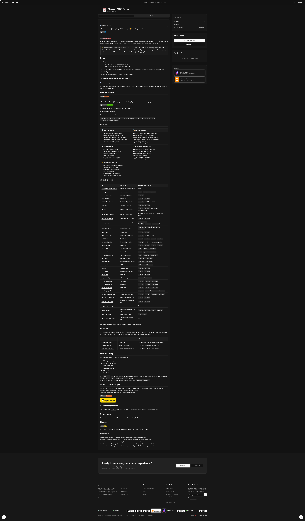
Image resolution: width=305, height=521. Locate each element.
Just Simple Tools (170, 502)
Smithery (117, 86)
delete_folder (106, 265)
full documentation (108, 324)
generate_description (108, 349)
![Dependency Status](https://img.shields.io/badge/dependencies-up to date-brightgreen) (127, 102)
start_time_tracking (107, 301)
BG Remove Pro (170, 491)
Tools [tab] (151, 16)
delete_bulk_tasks (107, 235)
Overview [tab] (116, 16)
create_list (105, 248)
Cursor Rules (124, 488)
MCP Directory (124, 491)
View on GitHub (190, 40)
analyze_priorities (107, 345)
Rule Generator (125, 494)
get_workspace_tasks (108, 214)
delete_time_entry (107, 314)
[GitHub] (99, 497)
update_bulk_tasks (107, 202)
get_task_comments (107, 218)
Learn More (197, 465)
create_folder (106, 252)
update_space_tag (107, 284)
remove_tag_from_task (108, 294)
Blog (165, 2)
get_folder (105, 258)
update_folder (106, 261)
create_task (105, 192)
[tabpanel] (134, 234)
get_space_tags (106, 278)
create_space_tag (107, 281)
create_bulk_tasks (107, 195)
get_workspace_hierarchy (109, 189)
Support (145, 494)
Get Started (182, 465)
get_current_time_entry (108, 318)
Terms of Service (129, 515)
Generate (151, 2)
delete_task (105, 232)
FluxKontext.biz (170, 488)
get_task (104, 209)
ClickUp (113, 410)
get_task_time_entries (108, 297)
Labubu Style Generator (172, 494)
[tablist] (134, 15)
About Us (150, 515)
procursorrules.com (106, 485)
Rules (145, 2)
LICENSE (136, 429)
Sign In (300, 2)
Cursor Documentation (149, 488)
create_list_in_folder (108, 255)
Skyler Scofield (203, 515)
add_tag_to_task (106, 291)
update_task (105, 198)
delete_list (105, 274)
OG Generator (169, 499)
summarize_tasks (107, 342)
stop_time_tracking (107, 306)
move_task (105, 239)
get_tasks (104, 205)
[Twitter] (101, 497)
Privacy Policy (193, 499)
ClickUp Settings (123, 64)
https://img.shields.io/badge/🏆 (121, 29)
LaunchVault (169, 497)
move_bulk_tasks (107, 242)
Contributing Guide (132, 418)
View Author (189, 44)
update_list (105, 271)
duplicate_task (106, 245)
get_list (104, 268)
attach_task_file (106, 228)
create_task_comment (108, 223)
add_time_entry (106, 310)
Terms (205, 497)
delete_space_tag (107, 287)
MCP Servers (158, 2)
